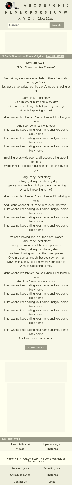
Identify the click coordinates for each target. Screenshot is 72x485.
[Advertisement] (36, 42)
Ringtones (52, 448)
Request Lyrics (20, 468)
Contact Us (20, 481)
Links (52, 481)
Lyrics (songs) (51, 444)
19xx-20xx (45, 18)
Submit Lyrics (51, 468)
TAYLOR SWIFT (55, 56)
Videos (20, 448)
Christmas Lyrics (20, 475)
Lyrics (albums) (20, 444)
